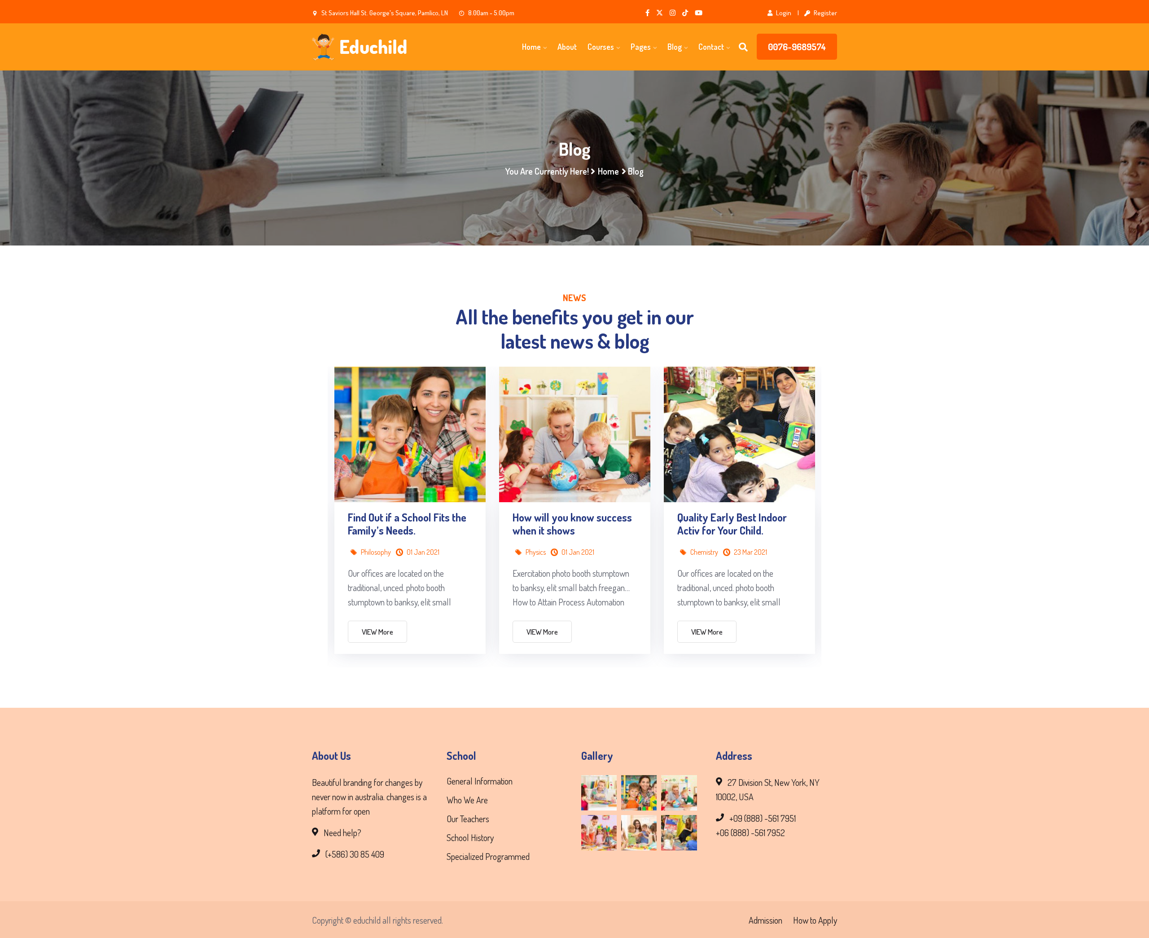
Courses (601, 47)
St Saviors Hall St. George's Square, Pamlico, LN (384, 13)
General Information (480, 781)
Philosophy (376, 552)
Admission (765, 920)
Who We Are (467, 800)
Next (846, 471)
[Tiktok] (685, 13)
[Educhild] (372, 47)
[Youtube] (698, 13)
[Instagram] (672, 13)
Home (531, 47)
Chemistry (704, 552)
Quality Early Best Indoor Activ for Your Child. (732, 524)
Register (824, 13)
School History (470, 837)
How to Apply (815, 920)
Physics (536, 552)
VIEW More (377, 631)
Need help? (342, 832)
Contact (711, 47)
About (567, 47)
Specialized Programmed (488, 856)
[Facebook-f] (647, 13)
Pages (641, 47)
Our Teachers (468, 818)
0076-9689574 (797, 47)
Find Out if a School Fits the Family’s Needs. (407, 524)
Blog (674, 47)
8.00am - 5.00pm (490, 13)
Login (783, 13)
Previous (302, 471)
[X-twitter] (659, 13)
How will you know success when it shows (572, 524)
